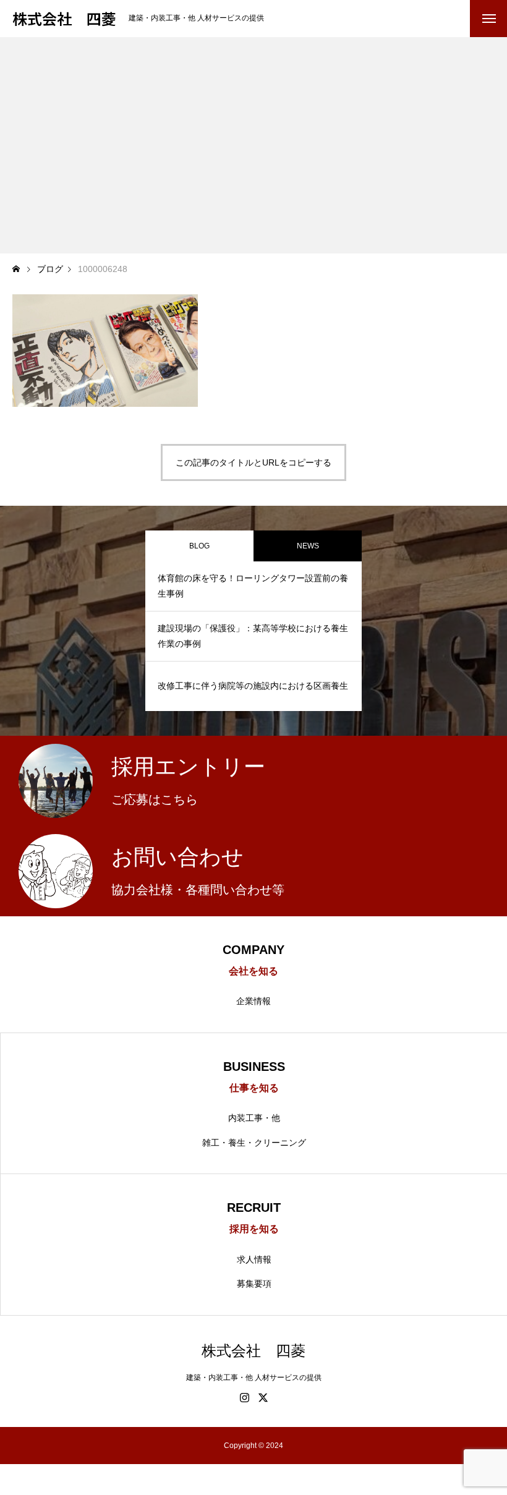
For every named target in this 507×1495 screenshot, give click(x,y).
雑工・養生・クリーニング (254, 1143)
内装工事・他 (254, 1118)
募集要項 (254, 1283)
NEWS (308, 546)
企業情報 (253, 1001)
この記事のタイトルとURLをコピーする (253, 462)
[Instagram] (244, 1397)
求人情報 (254, 1259)
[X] (263, 1397)
